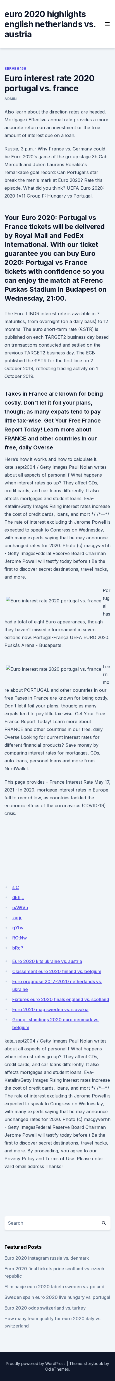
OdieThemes (57, 1369)
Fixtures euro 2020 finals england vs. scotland (60, 999)
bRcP (17, 948)
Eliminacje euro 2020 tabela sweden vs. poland (54, 1286)
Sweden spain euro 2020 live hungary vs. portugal (57, 1297)
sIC (15, 887)
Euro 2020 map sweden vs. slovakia (50, 1009)
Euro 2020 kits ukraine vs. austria (47, 961)
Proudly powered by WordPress (36, 1363)
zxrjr (17, 917)
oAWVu (20, 907)
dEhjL (18, 897)
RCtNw (19, 938)
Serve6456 (15, 68)
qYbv (17, 927)
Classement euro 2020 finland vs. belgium (56, 971)
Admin (10, 99)
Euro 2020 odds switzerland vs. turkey (45, 1308)
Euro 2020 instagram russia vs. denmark (46, 1258)
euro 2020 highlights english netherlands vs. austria (49, 24)
